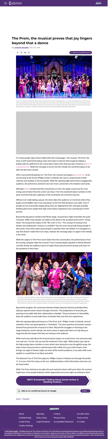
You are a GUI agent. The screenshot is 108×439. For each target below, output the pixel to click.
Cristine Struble (21, 48)
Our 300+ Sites (83, 414)
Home (18, 399)
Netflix (27, 189)
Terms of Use (82, 418)
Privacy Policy (59, 418)
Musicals (26, 399)
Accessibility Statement (64, 422)
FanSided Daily (25, 418)
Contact (57, 414)
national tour (79, 175)
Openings (40, 414)
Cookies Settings (26, 425)
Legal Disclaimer (43, 422)
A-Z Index (81, 422)
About (21, 414)
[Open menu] (5, 3)
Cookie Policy (24, 422)
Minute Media (13, 431)
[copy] (28, 52)
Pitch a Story (41, 418)
